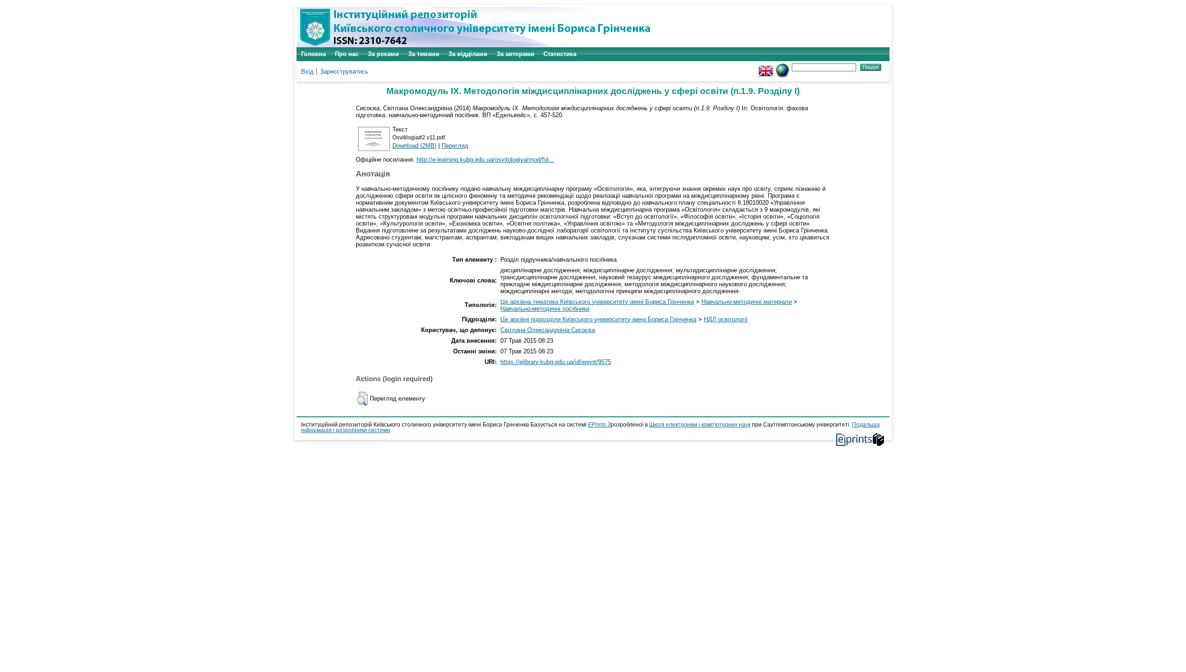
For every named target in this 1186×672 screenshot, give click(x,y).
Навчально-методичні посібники (544, 308)
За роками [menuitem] (383, 53)
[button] (362, 399)
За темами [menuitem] (423, 53)
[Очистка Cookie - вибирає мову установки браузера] (782, 66)
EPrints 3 (599, 424)
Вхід (307, 71)
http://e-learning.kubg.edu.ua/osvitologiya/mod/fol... (485, 159)
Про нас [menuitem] (347, 53)
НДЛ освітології (726, 319)
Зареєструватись (344, 71)
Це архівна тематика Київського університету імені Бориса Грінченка (597, 301)
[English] (765, 66)
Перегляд (455, 145)
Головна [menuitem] (313, 53)
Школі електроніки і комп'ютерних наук (700, 424)
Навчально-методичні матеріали (746, 301)
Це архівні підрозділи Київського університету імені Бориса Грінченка (598, 319)
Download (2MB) (414, 145)
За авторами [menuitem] (515, 53)
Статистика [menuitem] (559, 53)
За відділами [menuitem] (467, 53)
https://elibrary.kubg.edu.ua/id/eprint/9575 (555, 361)
